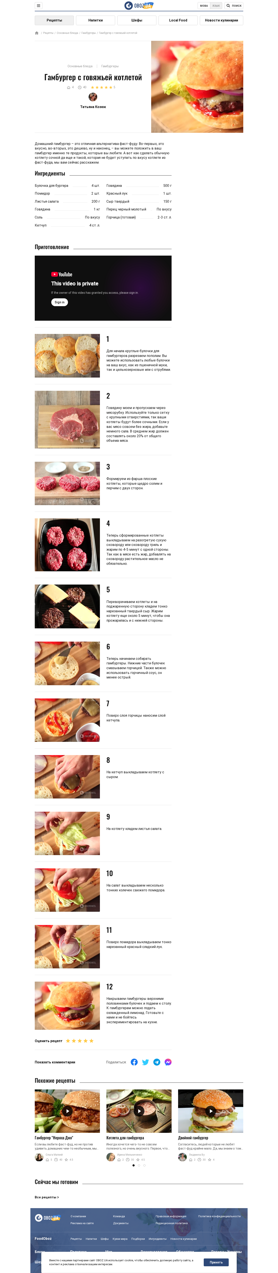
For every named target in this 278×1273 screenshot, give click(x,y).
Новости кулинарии (221, 20)
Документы (121, 1223)
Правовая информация (171, 1216)
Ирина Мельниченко (129, 1154)
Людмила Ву (197, 1154)
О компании (78, 1216)
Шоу (38, 1262)
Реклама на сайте (82, 1223)
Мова (204, 5)
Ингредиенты (158, 1238)
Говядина (42, 209)
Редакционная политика (172, 1223)
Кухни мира (120, 1238)
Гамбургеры (88, 32)
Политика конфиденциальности (219, 1216)
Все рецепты (45, 1197)
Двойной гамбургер (193, 1137)
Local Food (178, 20)
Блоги (40, 1252)
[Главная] (37, 33)
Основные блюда (67, 32)
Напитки (95, 20)
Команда (119, 1216)
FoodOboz (43, 1239)
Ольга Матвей (54, 1154)
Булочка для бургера (51, 186)
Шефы (136, 20)
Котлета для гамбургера (125, 1137)
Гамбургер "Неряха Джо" (54, 1137)
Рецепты (54, 20)
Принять (216, 1262)
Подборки (138, 1238)
